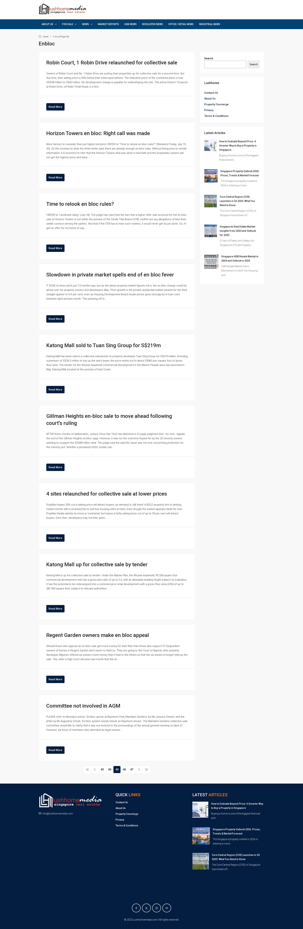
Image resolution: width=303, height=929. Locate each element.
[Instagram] (156, 908)
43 (102, 769)
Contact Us (211, 92)
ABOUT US (47, 24)
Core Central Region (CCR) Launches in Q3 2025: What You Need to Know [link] (237, 201)
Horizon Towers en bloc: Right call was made (98, 133)
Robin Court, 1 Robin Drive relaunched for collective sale (111, 62)
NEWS (85, 24)
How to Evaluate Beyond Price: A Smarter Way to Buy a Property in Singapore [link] (238, 145)
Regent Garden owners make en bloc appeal (97, 635)
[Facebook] (136, 908)
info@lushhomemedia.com (57, 813)
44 (109, 769)
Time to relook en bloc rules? (80, 204)
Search (208, 58)
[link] (210, 145)
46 (124, 769)
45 (117, 769)
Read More (55, 106)
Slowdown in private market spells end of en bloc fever (110, 275)
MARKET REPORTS (108, 24)
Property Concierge (216, 104)
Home (45, 36)
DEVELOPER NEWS (152, 24)
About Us (210, 98)
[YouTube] (166, 908)
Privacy (208, 110)
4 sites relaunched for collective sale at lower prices (106, 494)
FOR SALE (67, 24)
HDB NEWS (130, 24)
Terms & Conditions (216, 116)
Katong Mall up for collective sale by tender (96, 564)
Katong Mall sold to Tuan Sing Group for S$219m (103, 345)
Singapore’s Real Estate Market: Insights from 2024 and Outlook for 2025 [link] (238, 230)
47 (131, 769)
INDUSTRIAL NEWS (209, 24)
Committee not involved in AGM (83, 706)
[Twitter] (146, 908)
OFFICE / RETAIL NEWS (181, 24)
